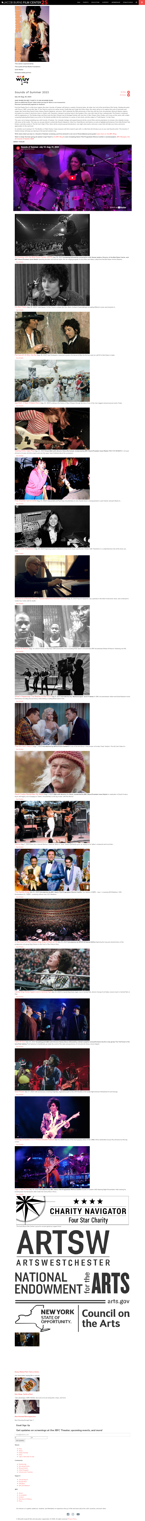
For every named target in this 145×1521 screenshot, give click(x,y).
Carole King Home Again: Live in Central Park (33, 992)
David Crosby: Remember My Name (29, 794)
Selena (17, 844)
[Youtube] (78, 1514)
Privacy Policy (72, 1519)
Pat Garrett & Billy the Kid (25, 355)
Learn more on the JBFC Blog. (107, 134)
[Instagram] (73, 1514)
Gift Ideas (22, 1484)
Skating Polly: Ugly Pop (24, 451)
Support (105, 2)
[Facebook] (68, 1514)
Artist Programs (24, 1470)
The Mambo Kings (22, 892)
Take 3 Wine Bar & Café (26, 1457)
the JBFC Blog (58, 137)
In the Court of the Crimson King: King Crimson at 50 (36, 942)
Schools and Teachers (26, 1472)
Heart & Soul (20, 1042)
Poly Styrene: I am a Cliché (25, 501)
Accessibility (23, 1495)
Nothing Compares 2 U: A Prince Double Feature (34, 1139)
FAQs (20, 1455)
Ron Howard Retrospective (25, 1416)
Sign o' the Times (22, 1189)
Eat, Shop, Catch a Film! (24, 1394)
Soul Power (19, 1091)
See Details (19, 262)
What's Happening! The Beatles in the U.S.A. (33, 696)
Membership (116, 2)
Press (20, 1501)
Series (21, 1451)
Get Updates (20, 1440)
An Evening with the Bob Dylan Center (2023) (33, 257)
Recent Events (23, 1468)
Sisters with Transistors (24, 549)
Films (20, 1449)
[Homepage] (24, 2)
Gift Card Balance (24, 1486)
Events (85, 2)
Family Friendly (23, 1453)
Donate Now (128, 2)
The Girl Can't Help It (24, 746)
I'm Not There (20, 307)
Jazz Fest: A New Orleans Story (27, 403)
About (21, 1493)
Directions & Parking (25, 1499)
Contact (21, 1497)
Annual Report (23, 1480)
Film (78, 2)
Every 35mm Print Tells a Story (27, 1372)
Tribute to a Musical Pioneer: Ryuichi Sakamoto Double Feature (40, 598)
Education (95, 2)
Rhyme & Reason (22, 648)
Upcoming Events (24, 1466)
